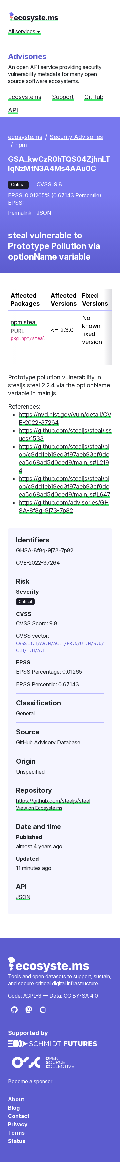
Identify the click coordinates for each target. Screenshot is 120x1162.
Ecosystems (24, 96)
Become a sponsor (30, 1081)
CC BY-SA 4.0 (81, 996)
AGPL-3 (32, 996)
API (13, 110)
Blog (14, 1108)
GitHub (93, 96)
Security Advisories (76, 136)
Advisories (27, 56)
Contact (19, 1116)
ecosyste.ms (34, 17)
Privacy (17, 1124)
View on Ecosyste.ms (39, 808)
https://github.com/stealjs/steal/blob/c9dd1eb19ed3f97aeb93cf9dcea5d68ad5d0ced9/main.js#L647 (64, 486)
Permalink (19, 212)
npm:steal (24, 322)
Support (63, 96)
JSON (44, 212)
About (16, 1099)
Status (16, 1141)
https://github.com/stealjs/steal (53, 800)
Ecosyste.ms (49, 964)
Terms (16, 1133)
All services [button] (22, 31)
